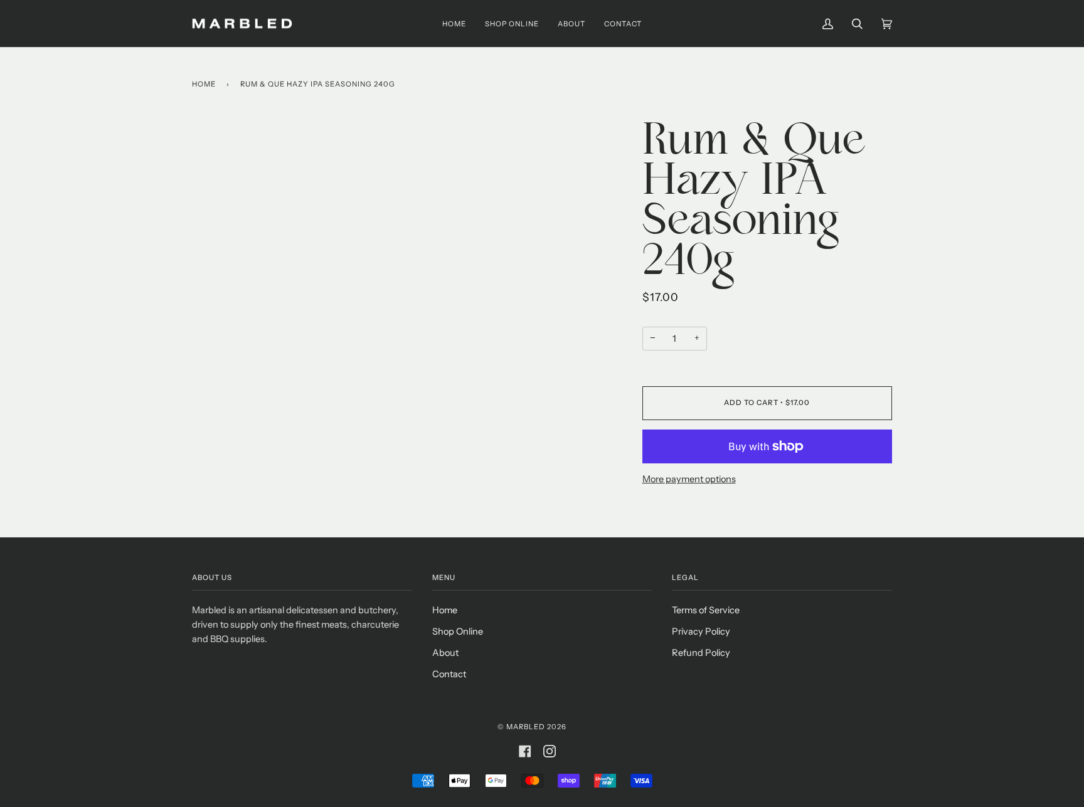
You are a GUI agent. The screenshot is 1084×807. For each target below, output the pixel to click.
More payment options (689, 479)
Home (204, 84)
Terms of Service (706, 610)
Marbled (525, 726)
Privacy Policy (701, 631)
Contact (449, 674)
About (445, 652)
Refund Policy (701, 652)
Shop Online (457, 631)
